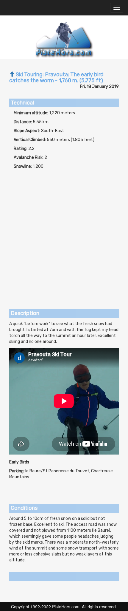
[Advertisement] (64, 236)
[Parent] (12, 74)
